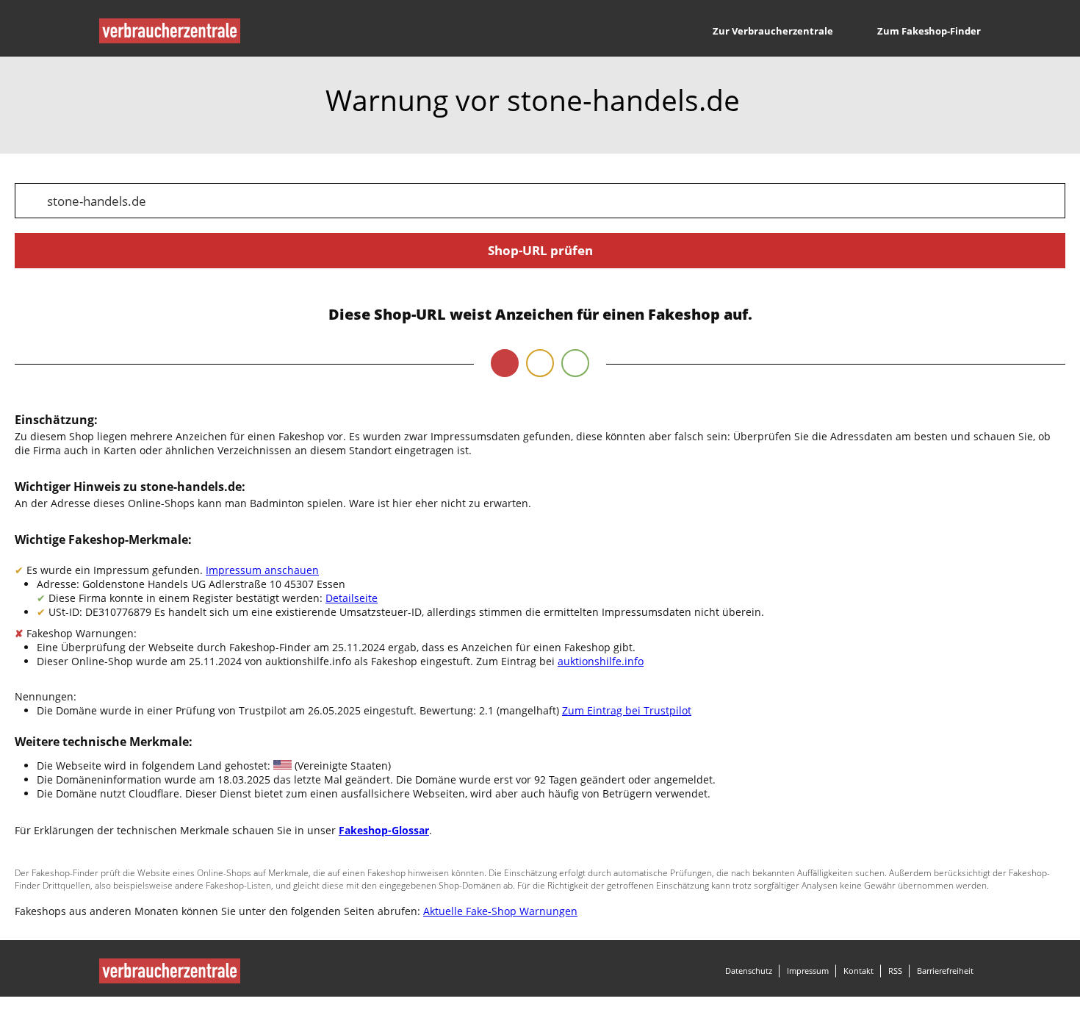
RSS (895, 970)
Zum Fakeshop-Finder (929, 30)
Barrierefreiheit (945, 970)
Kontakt (858, 970)
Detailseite (351, 598)
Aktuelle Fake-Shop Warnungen (500, 911)
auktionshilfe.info (601, 661)
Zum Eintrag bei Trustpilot (626, 710)
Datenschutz (748, 970)
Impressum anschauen (262, 570)
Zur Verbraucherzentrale (773, 30)
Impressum (808, 970)
